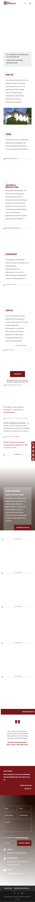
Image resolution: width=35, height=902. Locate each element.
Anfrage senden (24, 843)
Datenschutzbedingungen (21, 837)
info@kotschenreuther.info (15, 873)
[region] (17, 29)
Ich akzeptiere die (16, 837)
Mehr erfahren (21, 345)
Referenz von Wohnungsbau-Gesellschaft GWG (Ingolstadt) (17, 744)
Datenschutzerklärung (21, 888)
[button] (10, 46)
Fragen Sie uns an (22, 527)
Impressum (8, 888)
